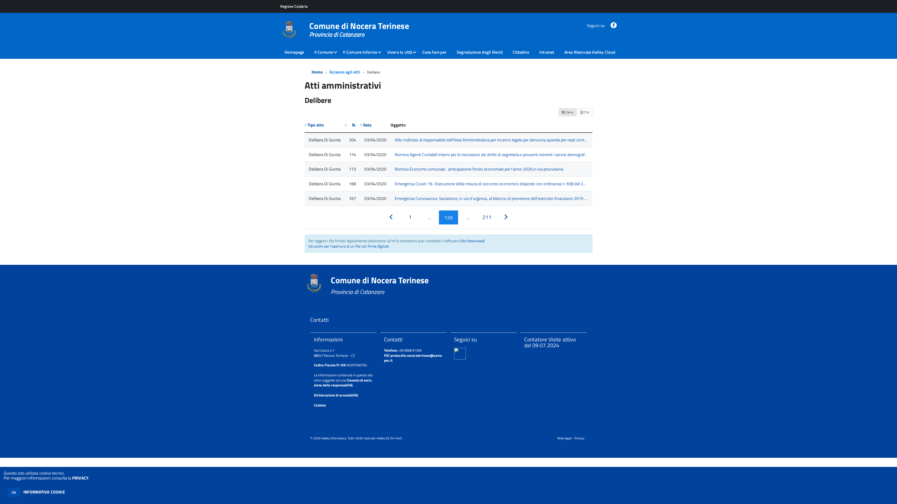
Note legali (564, 438)
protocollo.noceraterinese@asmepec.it (413, 358)
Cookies (320, 405)
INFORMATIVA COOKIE (44, 492)
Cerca (569, 112)
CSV (586, 112)
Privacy (579, 438)
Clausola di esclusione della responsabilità (343, 383)
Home (317, 72)
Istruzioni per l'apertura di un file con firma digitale (348, 246)
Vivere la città (399, 52)
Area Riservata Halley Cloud (590, 52)
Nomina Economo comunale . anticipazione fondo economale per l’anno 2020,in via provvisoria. (479, 169)
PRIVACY (80, 478)
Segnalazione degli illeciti (480, 52)
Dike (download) (471, 241)
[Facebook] (614, 25)
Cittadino (521, 52)
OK (14, 492)
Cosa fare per (434, 52)
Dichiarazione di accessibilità (336, 395)
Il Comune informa (360, 52)
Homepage (294, 52)
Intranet (546, 52)
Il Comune (323, 52)
